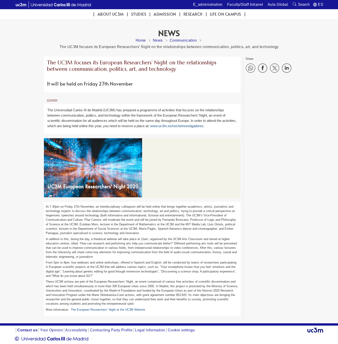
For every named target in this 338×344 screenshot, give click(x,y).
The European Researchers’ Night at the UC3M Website (108, 309)
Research (193, 14)
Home (141, 40)
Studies (138, 14)
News (158, 40)
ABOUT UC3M (110, 14)
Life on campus (225, 14)
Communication (183, 40)
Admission (165, 14)
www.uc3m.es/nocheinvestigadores (176, 126)
